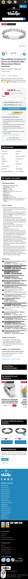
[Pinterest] (8, 480)
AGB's (8, 575)
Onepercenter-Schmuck (7, 502)
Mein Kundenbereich (6, 553)
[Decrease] (3, 99)
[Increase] (24, 99)
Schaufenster (4, 534)
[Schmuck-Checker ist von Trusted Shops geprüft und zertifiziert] (13, 560)
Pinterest (16, 75)
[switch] (3, 577)
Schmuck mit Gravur (6, 508)
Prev (3, 54)
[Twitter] (5, 480)
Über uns (3, 536)
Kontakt (3, 545)
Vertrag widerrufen (11, 577)
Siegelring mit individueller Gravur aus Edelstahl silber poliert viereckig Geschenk (10, 401)
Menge (3, 96)
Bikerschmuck (4, 499)
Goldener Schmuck (5, 510)
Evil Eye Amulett (5, 495)
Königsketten (4, 504)
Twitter (4, 75)
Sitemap (19, 577)
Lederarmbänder (5, 514)
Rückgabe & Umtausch (6, 549)
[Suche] (24, 19)
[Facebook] (1, 480)
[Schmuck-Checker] (14, 11)
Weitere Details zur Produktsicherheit (11, 359)
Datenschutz (14, 575)
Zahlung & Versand (5, 551)
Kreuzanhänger (4, 485)
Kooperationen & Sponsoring (8, 539)
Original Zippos (5, 518)
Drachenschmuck (5, 493)
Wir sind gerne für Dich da (14, 139)
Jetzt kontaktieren (6, 356)
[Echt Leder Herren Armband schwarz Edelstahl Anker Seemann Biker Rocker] (7, 432)
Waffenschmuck (5, 506)
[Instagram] (11, 480)
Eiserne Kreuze (4, 487)
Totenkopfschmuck (5, 501)
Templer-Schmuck (5, 489)
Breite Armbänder (5, 497)
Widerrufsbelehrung (22, 575)
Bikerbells (3, 516)
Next (24, 54)
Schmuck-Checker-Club (6, 537)
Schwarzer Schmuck (6, 512)
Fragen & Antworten (6, 547)
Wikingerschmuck (5, 491)
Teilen (10, 75)
